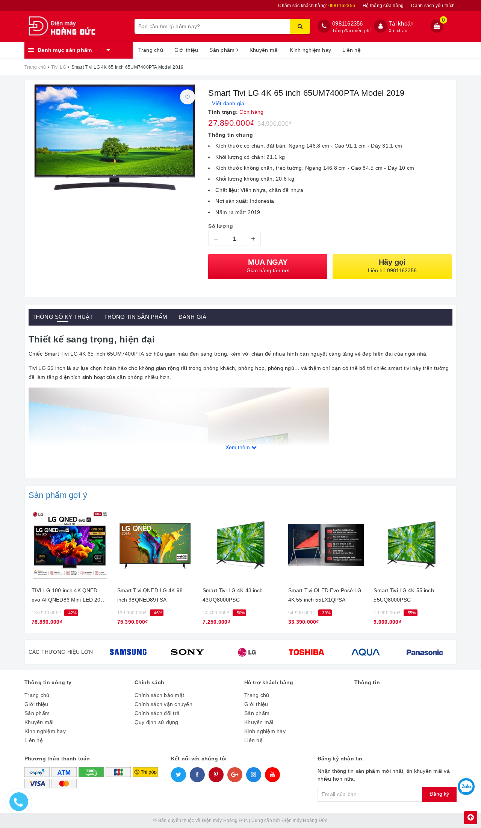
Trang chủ (150, 50)
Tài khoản (401, 23)
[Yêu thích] (187, 96)
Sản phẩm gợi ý (58, 495)
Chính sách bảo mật (160, 695)
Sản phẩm (222, 50)
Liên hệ (351, 50)
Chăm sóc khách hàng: (316, 5)
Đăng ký (439, 794)
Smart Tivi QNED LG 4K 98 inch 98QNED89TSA (150, 595)
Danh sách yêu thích (433, 5)
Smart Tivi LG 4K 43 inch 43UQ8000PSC (233, 595)
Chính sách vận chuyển (163, 704)
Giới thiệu (186, 50)
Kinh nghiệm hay (310, 50)
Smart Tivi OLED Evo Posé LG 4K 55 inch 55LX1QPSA (325, 595)
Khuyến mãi (264, 50)
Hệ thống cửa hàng (383, 5)
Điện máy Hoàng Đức (304, 820)
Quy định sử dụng (156, 722)
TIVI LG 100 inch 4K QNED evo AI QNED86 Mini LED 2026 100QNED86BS (69, 596)
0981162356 (347, 23)
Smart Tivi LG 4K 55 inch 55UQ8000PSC (404, 595)
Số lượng (220, 226)
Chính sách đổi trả (157, 713)
